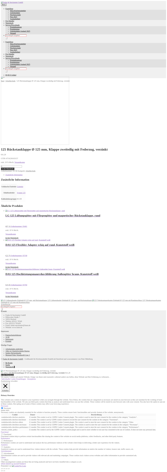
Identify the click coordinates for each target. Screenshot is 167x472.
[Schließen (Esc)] (9, 468)
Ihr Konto (8, 363)
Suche (7, 365)
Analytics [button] (4, 445)
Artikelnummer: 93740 (39, 250)
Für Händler (9, 21)
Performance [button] (5, 438)
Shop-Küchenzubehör (18, 11)
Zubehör (20, 187)
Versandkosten (19, 162)
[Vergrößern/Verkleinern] (2, 468)
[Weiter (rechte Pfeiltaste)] (4, 470)
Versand (13, 33)
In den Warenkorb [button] (11, 238)
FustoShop (9, 9)
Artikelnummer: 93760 (52, 279)
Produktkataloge (16, 27)
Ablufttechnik (30, 171)
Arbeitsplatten (15, 13)
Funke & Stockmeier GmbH (13, 359)
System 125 (21, 193)
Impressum (9, 339)
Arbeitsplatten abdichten (14, 349)
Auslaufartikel (15, 19)
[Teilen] (6, 468)
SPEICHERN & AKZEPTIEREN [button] (13, 464)
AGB (7, 337)
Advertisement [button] (6, 451)
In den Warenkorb (7, 169)
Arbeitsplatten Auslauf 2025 (20, 31)
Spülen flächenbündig (13, 353)
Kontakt (8, 341)
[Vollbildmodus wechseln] (4, 468)
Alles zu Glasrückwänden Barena (17, 351)
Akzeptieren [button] (31, 379)
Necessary (7, 408)
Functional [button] (5, 432)
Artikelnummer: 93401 (52, 220)
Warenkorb (9, 23)
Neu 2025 (13, 17)
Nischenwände (15, 15)
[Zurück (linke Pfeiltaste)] (2, 470)
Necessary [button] (4, 406)
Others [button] (3, 457)
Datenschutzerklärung (13, 335)
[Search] (6, 38)
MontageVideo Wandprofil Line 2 (17, 355)
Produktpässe (15, 29)
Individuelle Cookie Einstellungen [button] (13, 379)
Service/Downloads (12, 25)
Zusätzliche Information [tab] (13, 175)
